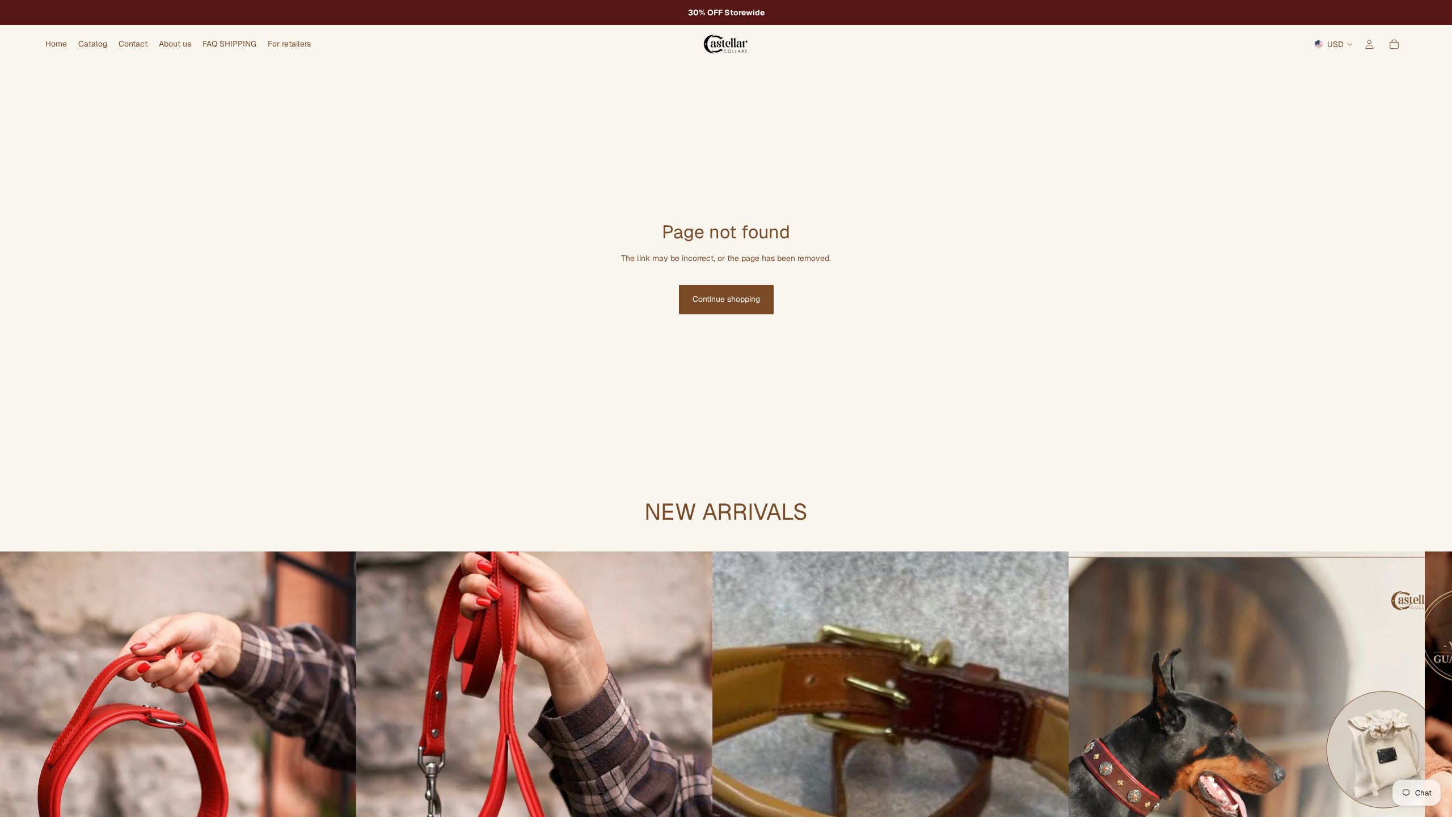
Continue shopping (726, 299)
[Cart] (1394, 44)
